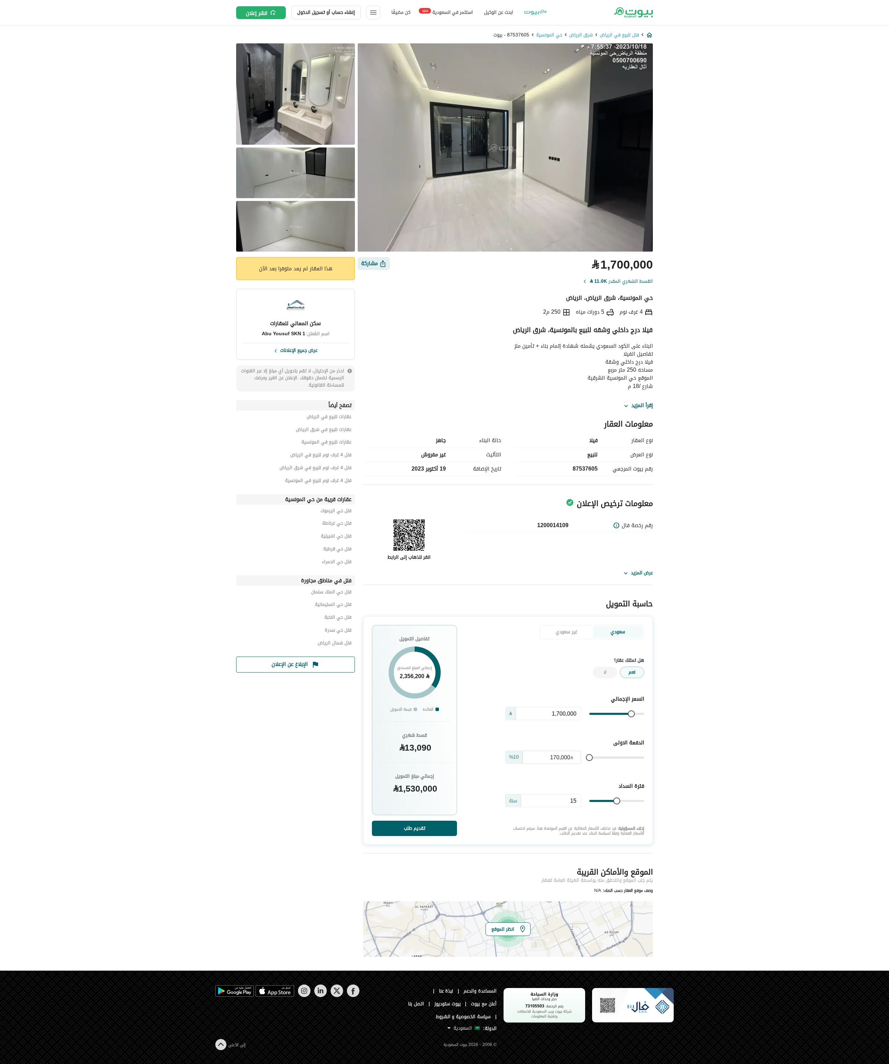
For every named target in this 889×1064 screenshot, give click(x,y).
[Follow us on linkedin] (320, 995)
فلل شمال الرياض (334, 644)
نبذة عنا (446, 991)
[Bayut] (633, 12)
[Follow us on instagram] (304, 995)
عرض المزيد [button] (642, 572)
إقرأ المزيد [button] (642, 406)
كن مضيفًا (400, 12)
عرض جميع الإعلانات (298, 350)
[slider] (631, 713)
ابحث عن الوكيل (498, 12)
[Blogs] (535, 12)
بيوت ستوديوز (447, 1003)
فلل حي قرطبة (337, 550)
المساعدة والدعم (480, 991)
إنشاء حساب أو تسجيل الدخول (326, 12)
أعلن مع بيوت (484, 1003)
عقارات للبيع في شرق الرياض (323, 430)
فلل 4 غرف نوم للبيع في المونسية (318, 481)
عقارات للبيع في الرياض (329, 417)
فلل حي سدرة (338, 631)
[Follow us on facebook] (353, 995)
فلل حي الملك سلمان (331, 593)
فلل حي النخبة (337, 618)
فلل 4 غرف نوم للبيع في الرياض (320, 455)
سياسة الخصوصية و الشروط (463, 1016)
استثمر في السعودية (447, 12)
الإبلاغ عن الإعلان (290, 664)
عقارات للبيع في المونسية (326, 443)
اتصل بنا (416, 1003)
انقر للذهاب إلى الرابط (409, 557)
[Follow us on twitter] (336, 995)
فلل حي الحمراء (336, 562)
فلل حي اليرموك (336, 511)
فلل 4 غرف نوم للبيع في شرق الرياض (315, 468)
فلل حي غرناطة (336, 524)
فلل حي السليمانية (333, 605)
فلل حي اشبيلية (336, 537)
